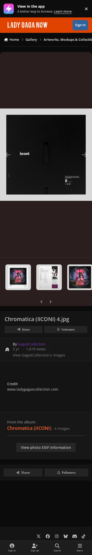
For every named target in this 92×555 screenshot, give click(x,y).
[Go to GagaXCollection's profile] (7, 349)
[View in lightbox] (46, 154)
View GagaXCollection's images (39, 355)
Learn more (10, 8)
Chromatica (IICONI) (29, 428)
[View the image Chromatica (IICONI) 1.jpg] (18, 277)
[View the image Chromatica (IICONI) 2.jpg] (49, 277)
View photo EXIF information (46, 447)
